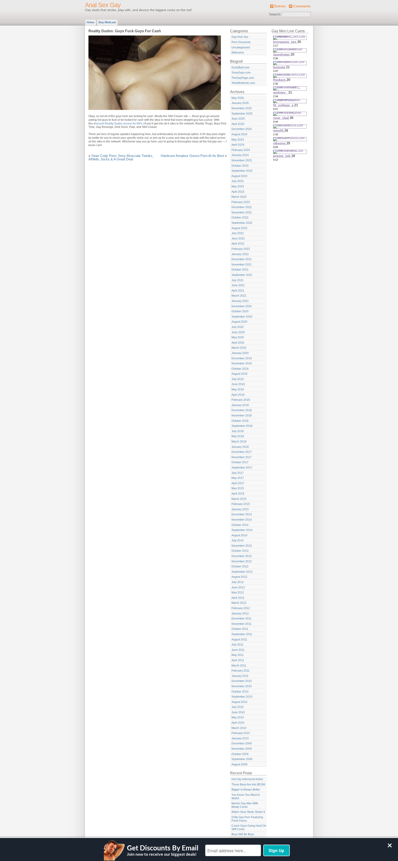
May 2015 (237, 488)
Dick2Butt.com (240, 67)
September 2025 (241, 113)
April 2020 (237, 342)
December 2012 (241, 556)
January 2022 (240, 254)
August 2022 (239, 228)
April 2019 (237, 394)
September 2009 (241, 759)
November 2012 (241, 561)
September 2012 (241, 571)
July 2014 (237, 540)
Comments (302, 6)
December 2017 (241, 452)
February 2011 (240, 670)
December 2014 (241, 514)
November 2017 (241, 457)
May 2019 (237, 389)
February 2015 (240, 504)
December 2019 (241, 358)
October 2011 (239, 629)
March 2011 (238, 665)
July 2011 (237, 644)
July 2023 (237, 181)
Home (90, 22)
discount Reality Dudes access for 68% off (120, 123)
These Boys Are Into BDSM (248, 784)
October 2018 (240, 420)
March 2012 (238, 602)
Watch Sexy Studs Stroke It (248, 812)
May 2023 (237, 186)
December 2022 (241, 207)
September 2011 (241, 634)
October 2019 (240, 368)
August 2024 (239, 134)
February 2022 (240, 249)
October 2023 (240, 165)
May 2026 (237, 98)
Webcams (237, 52)
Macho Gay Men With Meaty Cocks (244, 805)
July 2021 (237, 280)
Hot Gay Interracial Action (247, 779)
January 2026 (240, 103)
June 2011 (238, 650)
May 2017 (237, 478)
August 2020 (239, 321)
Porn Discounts (241, 42)
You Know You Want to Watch (245, 796)
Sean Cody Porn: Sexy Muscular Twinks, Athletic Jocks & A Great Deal (120, 157)
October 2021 (240, 269)
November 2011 (241, 623)
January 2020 (240, 353)
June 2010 (238, 712)
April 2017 (237, 483)
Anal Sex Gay (103, 5)
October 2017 (240, 462)
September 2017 (241, 467)
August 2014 (239, 535)
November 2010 (241, 686)
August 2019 (239, 373)
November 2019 (241, 363)
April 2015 (237, 493)
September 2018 (241, 426)
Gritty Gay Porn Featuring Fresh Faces (247, 819)
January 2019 (240, 405)
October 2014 (240, 525)
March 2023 (238, 196)
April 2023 (237, 191)
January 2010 (240, 738)
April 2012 (237, 597)
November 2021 (241, 264)
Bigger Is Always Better (245, 789)
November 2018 (241, 415)
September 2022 (241, 222)
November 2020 (241, 306)
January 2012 (240, 613)
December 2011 (241, 618)
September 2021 (241, 275)
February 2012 (240, 608)
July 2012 (237, 582)
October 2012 (240, 566)
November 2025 (241, 108)
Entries (280, 6)
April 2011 (237, 660)
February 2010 (240, 733)
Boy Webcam (107, 22)
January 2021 (240, 301)
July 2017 (237, 473)
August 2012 (239, 576)
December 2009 (241, 743)
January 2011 (240, 676)
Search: (275, 14)
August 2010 (239, 702)
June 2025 (238, 118)
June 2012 (238, 587)
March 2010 (238, 728)
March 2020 (238, 347)
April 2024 (237, 144)
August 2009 (239, 764)
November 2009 (241, 748)
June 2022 (238, 238)
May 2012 (237, 592)
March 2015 (238, 499)
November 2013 (241, 545)
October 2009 (240, 754)
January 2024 (240, 155)
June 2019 (238, 384)
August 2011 (239, 639)
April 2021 (237, 290)
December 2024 (241, 129)
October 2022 (240, 217)
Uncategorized (240, 47)
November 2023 (241, 160)
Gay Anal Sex (239, 36)
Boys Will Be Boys (242, 834)
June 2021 (238, 285)
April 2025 (237, 124)
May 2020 (237, 337)
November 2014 (241, 519)
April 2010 (237, 722)
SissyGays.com (241, 72)
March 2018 (238, 441)
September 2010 (241, 696)
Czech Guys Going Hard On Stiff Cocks (248, 827)
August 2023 (239, 176)
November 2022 (241, 212)
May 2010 (237, 717)
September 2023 (241, 170)
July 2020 (237, 327)
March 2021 (238, 295)
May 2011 (237, 655)
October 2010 (240, 691)
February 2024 (240, 150)
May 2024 (237, 139)
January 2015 (240, 509)
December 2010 (241, 681)
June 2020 (238, 332)
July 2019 (237, 379)
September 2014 (241, 530)
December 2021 (241, 259)
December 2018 (241, 410)
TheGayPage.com (242, 78)
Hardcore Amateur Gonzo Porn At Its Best (192, 156)
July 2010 (237, 707)
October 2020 (240, 311)
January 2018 (240, 446)
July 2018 (237, 431)
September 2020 (241, 316)
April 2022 (237, 243)
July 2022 (237, 233)
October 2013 (240, 550)
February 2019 (240, 399)
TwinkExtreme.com (243, 83)
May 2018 (237, 436)
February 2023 (240, 202)
